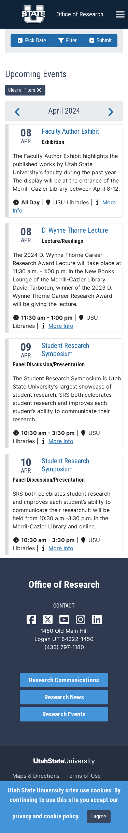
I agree (98, 816)
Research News (64, 697)
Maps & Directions (35, 775)
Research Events (64, 714)
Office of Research (79, 14)
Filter (71, 40)
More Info (60, 325)
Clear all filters (22, 90)
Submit (103, 40)
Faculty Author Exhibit (70, 131)
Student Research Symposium (65, 349)
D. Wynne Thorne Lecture (75, 230)
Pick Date (35, 40)
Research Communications (64, 680)
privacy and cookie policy (45, 816)
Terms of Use (83, 775)
